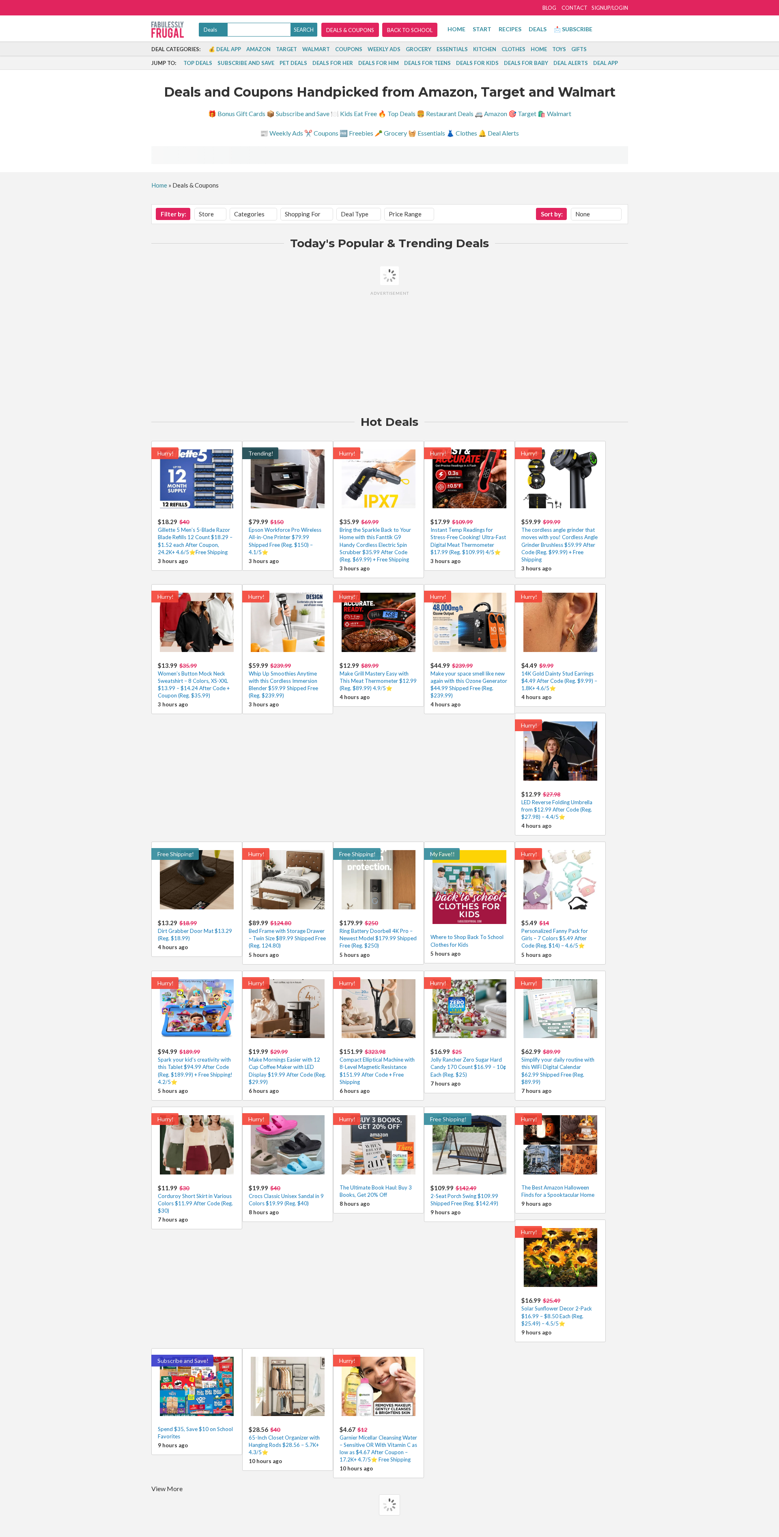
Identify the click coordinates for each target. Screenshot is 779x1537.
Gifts (579, 49)
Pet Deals (293, 63)
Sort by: (552, 214)
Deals (538, 29)
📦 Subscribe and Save (298, 113)
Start (482, 29)
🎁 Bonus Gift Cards (236, 113)
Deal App (605, 63)
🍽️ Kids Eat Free (354, 113)
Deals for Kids (477, 63)
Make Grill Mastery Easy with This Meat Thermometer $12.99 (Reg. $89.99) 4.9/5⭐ (378, 680)
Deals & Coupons (350, 30)
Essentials (452, 49)
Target (286, 49)
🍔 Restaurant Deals (445, 113)
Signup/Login (610, 7)
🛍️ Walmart (554, 113)
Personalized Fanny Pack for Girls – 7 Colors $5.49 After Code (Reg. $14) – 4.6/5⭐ (554, 938)
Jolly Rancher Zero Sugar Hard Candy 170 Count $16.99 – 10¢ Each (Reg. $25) (468, 1066)
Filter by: (173, 214)
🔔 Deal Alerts (498, 133)
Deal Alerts (570, 63)
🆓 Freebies (356, 133)
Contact (574, 7)
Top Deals (197, 63)
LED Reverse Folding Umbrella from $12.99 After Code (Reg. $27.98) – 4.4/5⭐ (556, 809)
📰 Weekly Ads (281, 133)
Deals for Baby (526, 63)
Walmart (316, 49)
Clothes (513, 49)
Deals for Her (332, 63)
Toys (559, 49)
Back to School (410, 30)
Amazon (258, 49)
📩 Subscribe (573, 29)
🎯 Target (522, 113)
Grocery (418, 49)
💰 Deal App (225, 49)
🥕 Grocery (390, 133)
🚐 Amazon (491, 113)
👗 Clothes (461, 133)
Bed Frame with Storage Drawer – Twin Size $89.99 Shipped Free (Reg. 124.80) (287, 938)
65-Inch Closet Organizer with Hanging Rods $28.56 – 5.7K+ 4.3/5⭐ (284, 1444)
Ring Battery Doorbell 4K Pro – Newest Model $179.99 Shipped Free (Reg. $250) (378, 938)
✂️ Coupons (321, 133)
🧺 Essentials (426, 133)
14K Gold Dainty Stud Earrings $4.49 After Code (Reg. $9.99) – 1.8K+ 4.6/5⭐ (559, 680)
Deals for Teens (427, 63)
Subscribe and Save (245, 63)
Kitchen (484, 49)
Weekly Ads (384, 49)
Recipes (510, 29)
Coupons (348, 49)
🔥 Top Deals (396, 113)
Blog (549, 7)
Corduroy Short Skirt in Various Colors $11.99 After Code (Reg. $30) (195, 1203)
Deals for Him (378, 63)
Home (456, 29)
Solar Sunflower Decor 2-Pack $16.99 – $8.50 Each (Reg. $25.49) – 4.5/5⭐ (556, 1315)
